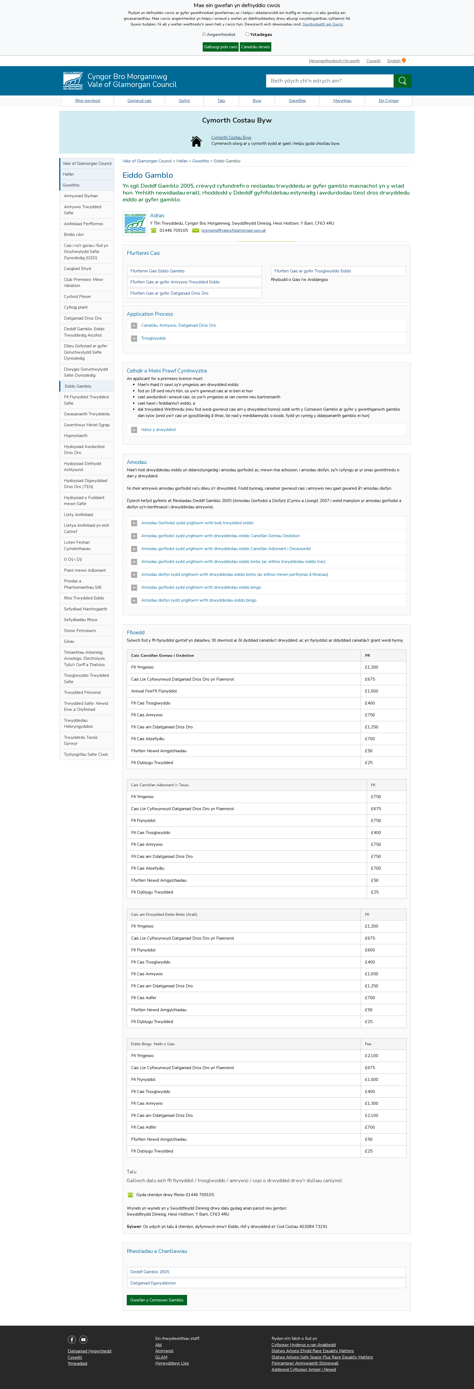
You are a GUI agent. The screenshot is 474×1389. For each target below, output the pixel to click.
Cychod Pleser (77, 296)
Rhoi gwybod (87, 100)
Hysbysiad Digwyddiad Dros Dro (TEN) (85, 484)
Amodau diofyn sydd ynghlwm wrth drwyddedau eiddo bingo (198, 600)
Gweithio (297, 100)
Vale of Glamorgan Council (87, 163)
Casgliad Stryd (77, 268)
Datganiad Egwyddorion (153, 1283)
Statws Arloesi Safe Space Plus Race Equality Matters (322, 1357)
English (394, 61)
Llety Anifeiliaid (78, 514)
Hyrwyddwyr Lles (172, 1363)
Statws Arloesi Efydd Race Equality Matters (313, 1351)
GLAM (161, 1357)
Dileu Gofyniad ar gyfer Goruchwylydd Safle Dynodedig (85, 352)
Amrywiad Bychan (81, 196)
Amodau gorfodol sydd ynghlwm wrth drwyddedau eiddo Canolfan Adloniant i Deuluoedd (226, 548)
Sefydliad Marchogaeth (85, 609)
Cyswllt (373, 61)
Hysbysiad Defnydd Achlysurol (82, 467)
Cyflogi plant (76, 307)
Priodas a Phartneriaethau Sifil (82, 584)
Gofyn (184, 100)
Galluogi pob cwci (220, 47)
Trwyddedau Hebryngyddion (78, 723)
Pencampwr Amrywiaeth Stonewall (305, 1363)
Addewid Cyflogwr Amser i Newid (304, 1369)
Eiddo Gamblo (78, 386)
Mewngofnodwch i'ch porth (334, 61)
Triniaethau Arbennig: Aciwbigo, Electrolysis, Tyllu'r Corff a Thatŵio (85, 658)
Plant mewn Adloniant (85, 570)
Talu (221, 100)
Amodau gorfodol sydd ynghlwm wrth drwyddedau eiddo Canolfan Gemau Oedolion (220, 536)
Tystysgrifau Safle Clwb (86, 754)
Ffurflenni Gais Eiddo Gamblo (157, 271)
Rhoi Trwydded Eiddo (84, 598)
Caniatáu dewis (255, 47)
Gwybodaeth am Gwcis (323, 24)
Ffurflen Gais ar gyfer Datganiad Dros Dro (169, 293)
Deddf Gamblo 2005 (149, 1272)
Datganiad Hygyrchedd (89, 1351)
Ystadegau (260, 34)
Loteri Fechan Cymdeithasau (77, 545)
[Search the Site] (402, 81)
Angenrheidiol (221, 34)
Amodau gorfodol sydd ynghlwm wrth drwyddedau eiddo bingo (201, 587)
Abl (158, 1345)
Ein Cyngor (389, 100)
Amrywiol (164, 1351)
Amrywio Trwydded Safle (82, 210)
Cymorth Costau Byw (231, 137)
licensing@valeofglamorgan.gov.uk (234, 230)
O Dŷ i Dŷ (73, 559)
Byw (257, 100)
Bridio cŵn (74, 234)
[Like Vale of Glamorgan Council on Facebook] (72, 1339)
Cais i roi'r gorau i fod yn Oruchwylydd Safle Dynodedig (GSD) (86, 252)
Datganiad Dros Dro (83, 318)
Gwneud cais (139, 100)
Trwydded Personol (82, 692)
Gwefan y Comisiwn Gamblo (157, 1300)
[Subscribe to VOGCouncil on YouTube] (83, 1339)
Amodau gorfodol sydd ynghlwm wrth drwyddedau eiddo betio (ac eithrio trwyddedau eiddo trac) (233, 561)
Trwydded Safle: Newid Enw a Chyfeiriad (86, 706)
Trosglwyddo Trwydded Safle (86, 678)
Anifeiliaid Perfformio (83, 224)
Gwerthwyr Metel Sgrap (87, 425)
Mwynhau (342, 100)
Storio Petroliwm (80, 630)
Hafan (68, 174)
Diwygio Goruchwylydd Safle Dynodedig (86, 372)
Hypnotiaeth (76, 435)
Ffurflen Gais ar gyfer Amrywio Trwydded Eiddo (175, 282)
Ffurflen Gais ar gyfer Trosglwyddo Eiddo (312, 271)
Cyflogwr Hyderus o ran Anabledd (304, 1345)
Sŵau (69, 641)
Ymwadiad (77, 1363)
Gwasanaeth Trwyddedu (87, 414)
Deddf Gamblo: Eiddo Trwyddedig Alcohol (84, 332)
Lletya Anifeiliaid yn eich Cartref (86, 528)
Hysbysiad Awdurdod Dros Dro (84, 450)
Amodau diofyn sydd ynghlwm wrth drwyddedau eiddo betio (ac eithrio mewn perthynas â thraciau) (234, 574)
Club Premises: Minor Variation (83, 283)
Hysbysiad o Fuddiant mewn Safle (84, 501)
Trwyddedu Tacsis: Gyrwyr (81, 740)
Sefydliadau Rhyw (81, 619)
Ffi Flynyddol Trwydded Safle (86, 400)
